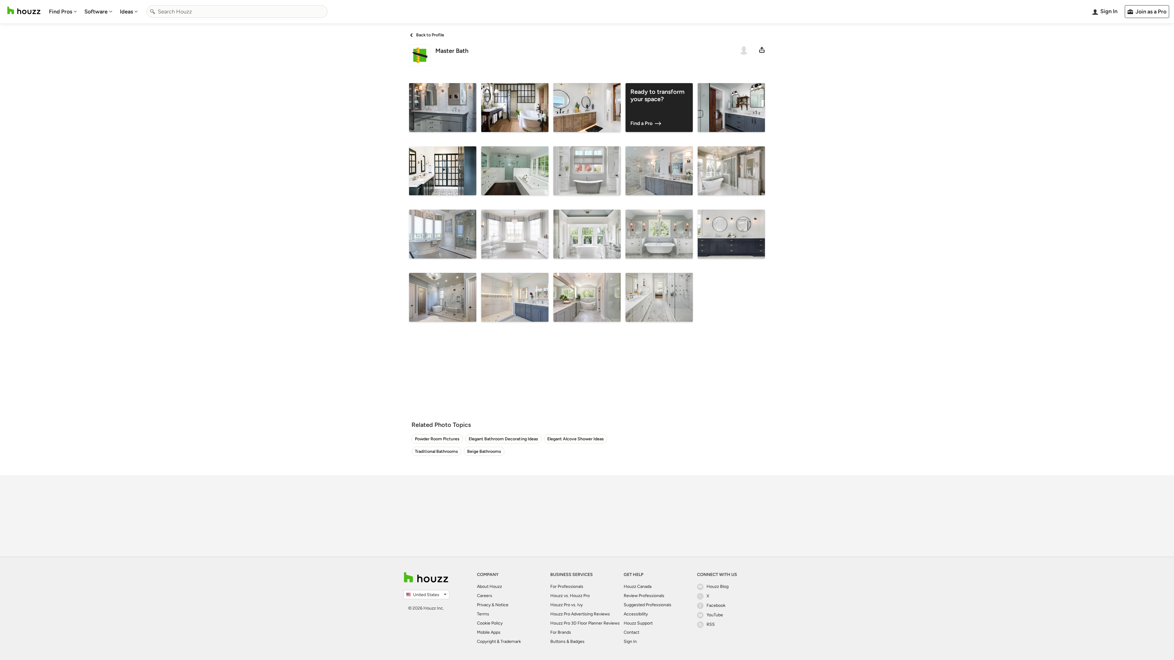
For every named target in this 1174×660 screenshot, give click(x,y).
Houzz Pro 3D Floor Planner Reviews (585, 623)
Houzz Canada (638, 586)
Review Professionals (644, 595)
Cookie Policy (490, 623)
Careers (484, 595)
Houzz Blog (718, 586)
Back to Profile (430, 35)
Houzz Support (638, 623)
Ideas (126, 11)
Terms (483, 614)
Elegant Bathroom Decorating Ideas (503, 439)
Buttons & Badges (567, 641)
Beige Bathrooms (484, 451)
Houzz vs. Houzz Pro (570, 595)
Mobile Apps (488, 632)
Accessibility (636, 614)
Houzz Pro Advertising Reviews (580, 614)
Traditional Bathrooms (436, 451)
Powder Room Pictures (437, 439)
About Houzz (489, 586)
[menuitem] (63, 11)
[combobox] (236, 12)
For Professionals (566, 586)
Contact (631, 632)
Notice (501, 604)
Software (96, 11)
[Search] (152, 12)
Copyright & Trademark (499, 641)
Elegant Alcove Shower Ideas (575, 439)
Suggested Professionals (647, 604)
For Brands (560, 632)
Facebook (716, 605)
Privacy (484, 604)
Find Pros (60, 11)
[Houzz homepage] (24, 10)
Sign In (630, 641)
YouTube (715, 615)
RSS (711, 624)
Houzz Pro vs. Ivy (566, 604)
